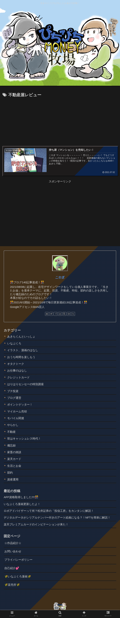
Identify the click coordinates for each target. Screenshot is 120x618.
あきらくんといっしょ (21, 336)
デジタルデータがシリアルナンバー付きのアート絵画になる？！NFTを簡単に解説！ (57, 517)
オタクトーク (15, 363)
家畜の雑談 (14, 452)
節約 (10, 472)
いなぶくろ (14, 343)
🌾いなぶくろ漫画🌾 (17, 576)
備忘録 (11, 445)
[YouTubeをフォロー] (60, 314)
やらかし (12, 425)
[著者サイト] (47, 314)
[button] (111, 393)
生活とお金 (14, 465)
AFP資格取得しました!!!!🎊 (21, 497)
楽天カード (14, 459)
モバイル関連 (15, 418)
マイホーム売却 (17, 411)
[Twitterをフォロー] (51, 314)
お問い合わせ (12, 551)
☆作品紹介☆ (12, 543)
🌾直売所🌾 (12, 584)
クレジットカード (18, 377)
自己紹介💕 (11, 568)
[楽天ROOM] (64, 314)
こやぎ (60, 277)
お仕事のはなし (17, 370)
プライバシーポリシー (18, 559)
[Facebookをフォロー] (56, 314)
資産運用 (12, 479)
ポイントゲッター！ (19, 404)
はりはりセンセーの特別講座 (25, 384)
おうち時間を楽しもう (21, 357)
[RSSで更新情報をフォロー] (73, 314)
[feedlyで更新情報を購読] (69, 314)
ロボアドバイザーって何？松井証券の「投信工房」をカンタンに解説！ (49, 510)
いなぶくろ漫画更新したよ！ (22, 504)
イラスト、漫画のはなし (22, 350)
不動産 (11, 431)
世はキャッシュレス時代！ (24, 438)
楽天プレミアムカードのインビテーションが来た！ (36, 524)
